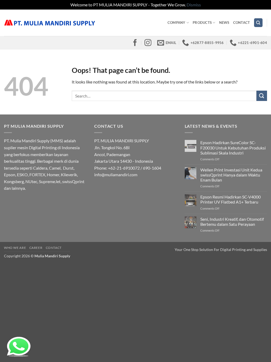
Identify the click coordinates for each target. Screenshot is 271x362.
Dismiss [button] (194, 4)
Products (202, 22)
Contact (241, 22)
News (224, 22)
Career (36, 248)
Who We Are (15, 248)
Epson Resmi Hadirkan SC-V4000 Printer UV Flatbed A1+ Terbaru (230, 199)
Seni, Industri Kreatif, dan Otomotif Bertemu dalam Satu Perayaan (232, 222)
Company (177, 22)
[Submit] (261, 96)
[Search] (258, 22)
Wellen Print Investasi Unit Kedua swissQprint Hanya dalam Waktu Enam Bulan (231, 174)
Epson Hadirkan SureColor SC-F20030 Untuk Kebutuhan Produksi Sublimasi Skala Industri (233, 147)
